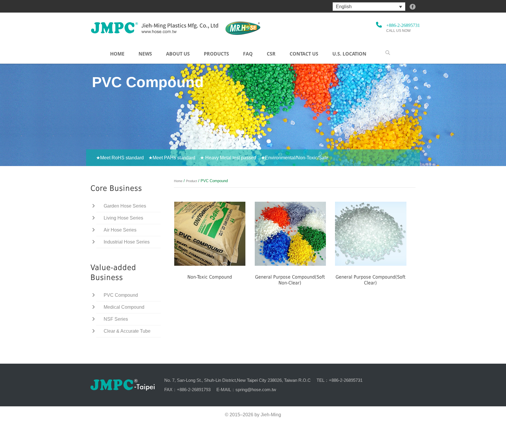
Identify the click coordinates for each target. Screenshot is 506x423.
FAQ (248, 53)
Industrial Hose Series (127, 241)
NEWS (145, 53)
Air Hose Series (120, 229)
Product (191, 181)
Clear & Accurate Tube (127, 331)
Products (216, 53)
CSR (271, 53)
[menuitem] (369, 6)
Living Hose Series (123, 217)
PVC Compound (121, 295)
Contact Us (304, 53)
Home (117, 53)
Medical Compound (124, 307)
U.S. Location (349, 53)
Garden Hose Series (125, 205)
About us (178, 53)
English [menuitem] (344, 6)
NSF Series (116, 319)
